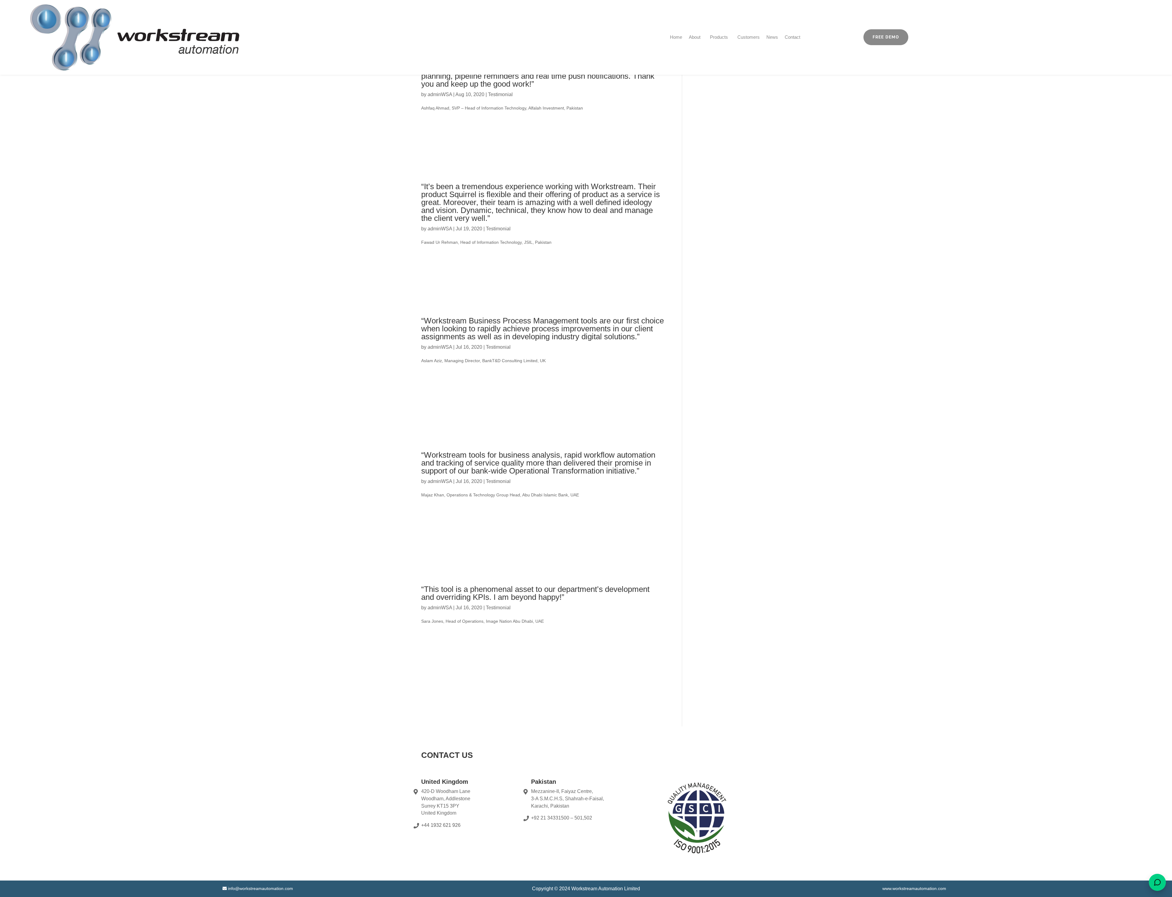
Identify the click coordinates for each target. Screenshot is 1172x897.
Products (719, 37)
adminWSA (440, 94)
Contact (792, 37)
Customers (748, 37)
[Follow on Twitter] (1057, 36)
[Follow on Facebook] (1045, 36)
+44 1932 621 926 (441, 825)
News (772, 37)
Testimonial (500, 94)
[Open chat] (1157, 882)
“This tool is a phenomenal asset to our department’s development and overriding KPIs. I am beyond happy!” (535, 593)
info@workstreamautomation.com (260, 888)
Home (676, 37)
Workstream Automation (597, 888)
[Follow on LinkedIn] (1069, 36)
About (694, 37)
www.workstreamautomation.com (914, 888)
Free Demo (886, 37)
